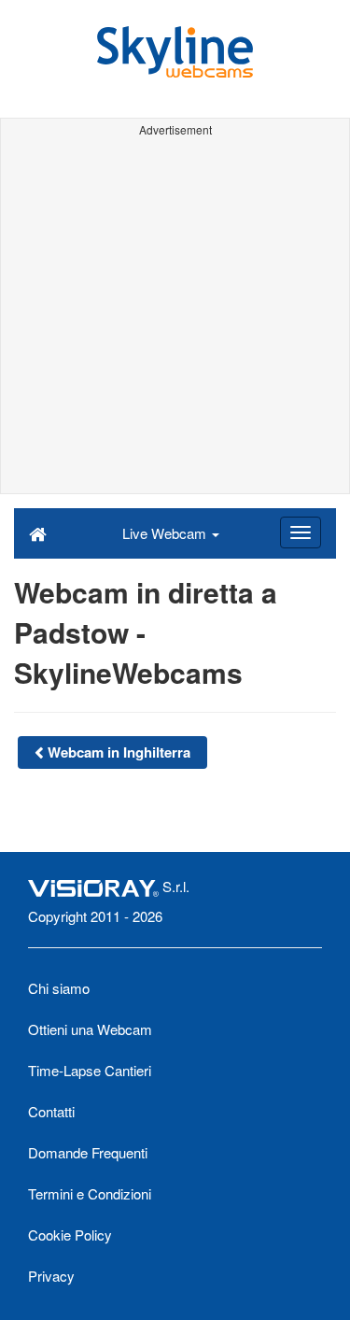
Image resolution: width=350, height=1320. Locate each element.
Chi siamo (59, 988)
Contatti (51, 1111)
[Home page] (38, 532)
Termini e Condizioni (89, 1193)
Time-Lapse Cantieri (89, 1070)
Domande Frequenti (87, 1152)
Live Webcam (166, 533)
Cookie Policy (70, 1234)
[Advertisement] (175, 318)
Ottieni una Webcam (90, 1029)
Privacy (51, 1275)
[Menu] (300, 532)
